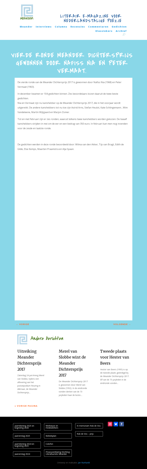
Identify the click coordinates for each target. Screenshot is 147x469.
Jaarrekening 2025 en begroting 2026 (24, 426)
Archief (121, 31)
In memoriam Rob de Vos (89, 425)
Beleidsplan (51, 435)
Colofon (49, 444)
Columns (61, 27)
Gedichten (119, 27)
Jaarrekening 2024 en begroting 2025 (24, 445)
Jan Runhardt (84, 462)
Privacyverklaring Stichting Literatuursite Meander (58, 453)
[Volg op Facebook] (121, 424)
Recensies (77, 27)
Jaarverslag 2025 (22, 435)
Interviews (44, 27)
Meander (26, 27)
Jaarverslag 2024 (22, 454)
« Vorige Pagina (26, 406)
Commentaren (98, 27)
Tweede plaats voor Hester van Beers (114, 357)
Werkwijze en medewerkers (52, 426)
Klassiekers (104, 31)
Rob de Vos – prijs (85, 433)
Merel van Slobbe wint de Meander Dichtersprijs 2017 (72, 363)
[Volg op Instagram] (110, 424)
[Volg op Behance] (116, 424)
